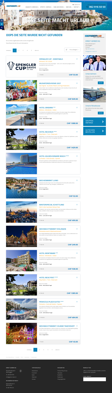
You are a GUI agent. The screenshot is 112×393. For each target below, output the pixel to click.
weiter (100, 82)
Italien (33, 375)
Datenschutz (34, 357)
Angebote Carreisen (32, 7)
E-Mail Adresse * (87, 376)
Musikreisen (60, 377)
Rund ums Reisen (59, 7)
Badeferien (60, 375)
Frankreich (34, 373)
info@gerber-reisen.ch (91, 51)
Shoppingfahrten (61, 379)
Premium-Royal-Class (62, 370)
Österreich (34, 377)
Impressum (27, 357)
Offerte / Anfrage (45, 7)
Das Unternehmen (10, 357)
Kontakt (76, 7)
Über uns (69, 7)
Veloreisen (60, 373)
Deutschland (35, 370)
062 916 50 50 (91, 49)
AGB (22, 357)
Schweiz (34, 379)
